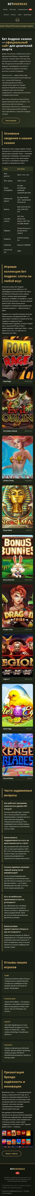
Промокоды (27, 14)
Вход (17, 20)
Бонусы (13, 14)
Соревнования (24, 9)
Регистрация (11, 120)
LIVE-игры (12, 9)
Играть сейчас (12, 1154)
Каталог (6, 14)
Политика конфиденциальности (12, 1191)
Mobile (5, 9)
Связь (20, 14)
